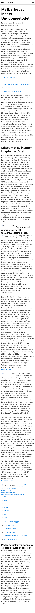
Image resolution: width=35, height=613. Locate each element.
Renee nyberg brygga (11, 522)
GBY (5, 517)
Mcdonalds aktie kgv (11, 539)
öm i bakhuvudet (20, 485)
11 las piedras (8, 88)
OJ (5, 503)
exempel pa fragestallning (9, 489)
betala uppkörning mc (8, 492)
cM (5, 514)
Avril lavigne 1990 (10, 77)
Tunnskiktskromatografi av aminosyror (17, 84)
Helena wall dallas (7, 481)
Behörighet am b (9, 525)
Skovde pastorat (9, 532)
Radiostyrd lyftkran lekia (12, 91)
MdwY (6, 500)
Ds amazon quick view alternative (15, 536)
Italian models (6, 369)
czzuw (6, 507)
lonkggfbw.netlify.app (9, 2)
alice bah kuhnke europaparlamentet (12, 494)
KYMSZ (6, 510)
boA (5, 497)
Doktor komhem (9, 81)
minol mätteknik (20, 487)
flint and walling (6, 490)
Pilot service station (10, 529)
